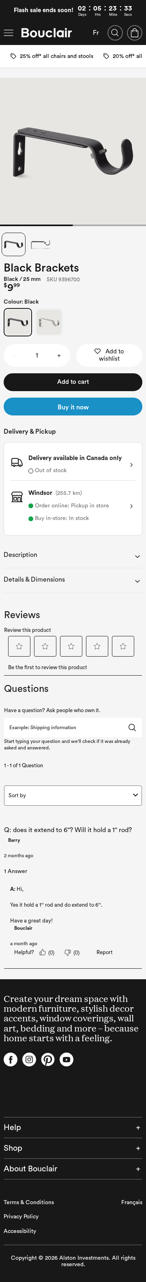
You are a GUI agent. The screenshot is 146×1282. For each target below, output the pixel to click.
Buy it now (73, 407)
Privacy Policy (21, 1217)
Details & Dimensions (34, 579)
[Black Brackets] (18, 322)
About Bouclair (30, 1169)
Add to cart (73, 382)
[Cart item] (134, 33)
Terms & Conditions (29, 1202)
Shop (13, 1148)
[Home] (46, 33)
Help (12, 1128)
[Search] (115, 33)
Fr (96, 33)
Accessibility (20, 1231)
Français (131, 1202)
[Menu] (8, 33)
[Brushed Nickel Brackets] (49, 322)
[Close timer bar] (141, 4)
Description (20, 555)
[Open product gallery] (73, 152)
